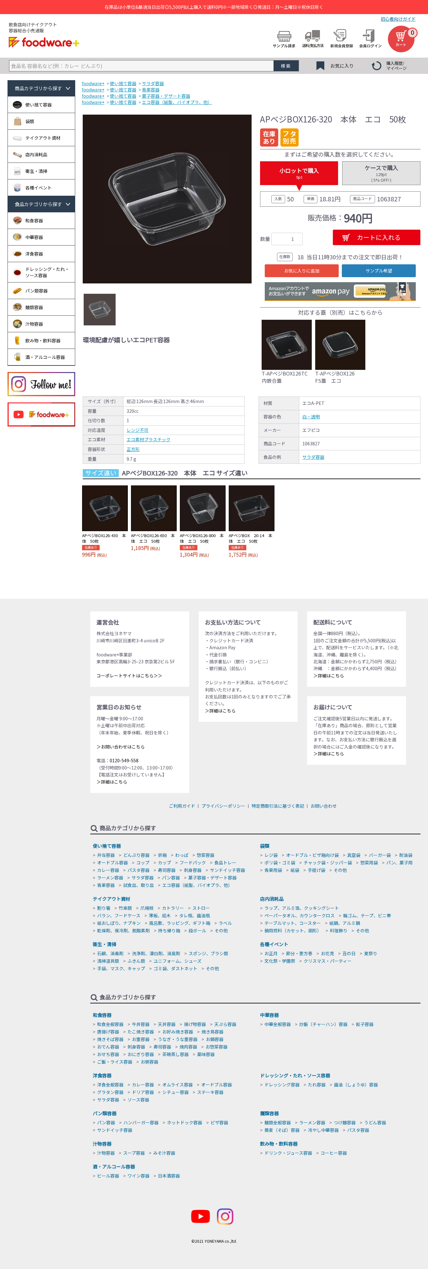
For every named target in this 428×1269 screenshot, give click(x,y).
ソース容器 (138, 1099)
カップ (164, 862)
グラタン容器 (110, 1092)
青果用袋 (273, 870)
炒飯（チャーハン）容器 (323, 1024)
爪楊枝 (147, 908)
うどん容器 (375, 1122)
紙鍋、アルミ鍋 (344, 923)
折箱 (162, 855)
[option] (167, 199)
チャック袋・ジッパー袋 (328, 862)
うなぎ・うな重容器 (177, 1039)
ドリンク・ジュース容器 (288, 1153)
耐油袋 (405, 855)
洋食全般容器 (110, 1084)
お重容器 (140, 1039)
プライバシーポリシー (223, 806)
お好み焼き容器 (177, 1031)
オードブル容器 (112, 862)
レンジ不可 (138, 430)
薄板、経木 (160, 915)
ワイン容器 (138, 1176)
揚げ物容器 (195, 1024)
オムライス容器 (177, 1084)
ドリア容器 (143, 1092)
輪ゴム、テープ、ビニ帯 (367, 915)
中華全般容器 (277, 1024)
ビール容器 (108, 1176)
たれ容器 (317, 1084)
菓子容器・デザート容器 (212, 877)
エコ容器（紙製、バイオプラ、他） (197, 885)
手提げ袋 (316, 870)
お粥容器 (149, 1062)
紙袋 (294, 870)
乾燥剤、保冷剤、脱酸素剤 (123, 930)
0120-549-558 (124, 760)
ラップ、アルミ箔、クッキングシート (301, 908)
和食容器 (102, 1015)
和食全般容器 (110, 1024)
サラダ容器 (313, 457)
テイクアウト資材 (111, 898)
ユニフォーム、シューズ (177, 961)
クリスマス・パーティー (328, 961)
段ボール (197, 930)
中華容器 (269, 1015)
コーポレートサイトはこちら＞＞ (129, 675)
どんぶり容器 (136, 855)
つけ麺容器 (345, 1122)
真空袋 (353, 855)
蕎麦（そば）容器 (282, 1130)
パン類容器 (105, 1113)
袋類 (264, 845)
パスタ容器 (138, 870)
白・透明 (311, 416)
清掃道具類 (108, 961)
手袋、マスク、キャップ (121, 968)
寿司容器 (166, 870)
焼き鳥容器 (212, 1031)
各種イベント (274, 944)
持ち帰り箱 (169, 930)
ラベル (225, 923)
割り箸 (103, 908)
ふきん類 (136, 961)
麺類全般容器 (277, 1122)
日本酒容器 (169, 1176)
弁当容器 (106, 855)
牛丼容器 (140, 1024)
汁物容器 (102, 1143)
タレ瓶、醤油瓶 (194, 915)
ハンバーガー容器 (141, 1122)
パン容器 (171, 877)
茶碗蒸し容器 (175, 1054)
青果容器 (106, 885)
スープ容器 (134, 1153)
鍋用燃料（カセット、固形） (292, 930)
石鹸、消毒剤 (110, 953)
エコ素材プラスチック (148, 439)
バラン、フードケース (118, 915)
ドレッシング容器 (282, 1084)
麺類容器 (269, 1113)
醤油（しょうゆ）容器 (356, 1084)
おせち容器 (108, 1054)
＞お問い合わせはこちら (121, 746)
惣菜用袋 (369, 862)
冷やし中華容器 (323, 1130)
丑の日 (349, 953)
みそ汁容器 (164, 1153)
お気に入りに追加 (301, 270)
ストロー (201, 908)
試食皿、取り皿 (138, 885)
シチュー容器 (175, 1092)
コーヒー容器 (334, 1153)
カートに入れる (379, 237)
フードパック (193, 862)
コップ (142, 862)
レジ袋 (271, 855)
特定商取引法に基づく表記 (278, 806)
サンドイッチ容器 (227, 870)
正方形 (133, 449)
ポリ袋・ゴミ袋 (279, 862)
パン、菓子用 (399, 862)
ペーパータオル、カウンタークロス (299, 915)
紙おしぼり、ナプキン (119, 923)
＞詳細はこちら (112, 782)
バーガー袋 (380, 855)
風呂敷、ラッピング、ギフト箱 (179, 923)
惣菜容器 (205, 855)
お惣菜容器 (216, 1047)
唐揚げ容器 (108, 1031)
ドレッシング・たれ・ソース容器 (295, 1075)
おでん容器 (108, 1047)
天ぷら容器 (225, 1024)
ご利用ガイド (182, 806)
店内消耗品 (272, 898)
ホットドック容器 (184, 1122)
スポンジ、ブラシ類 (208, 953)
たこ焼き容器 (141, 1031)
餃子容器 (364, 1024)
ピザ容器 (219, 1122)
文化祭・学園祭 (279, 961)
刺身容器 (192, 870)
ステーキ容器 (210, 1092)
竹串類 (125, 908)
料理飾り (338, 930)
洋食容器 (102, 1075)
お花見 (327, 953)
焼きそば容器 (110, 1039)
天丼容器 (166, 1024)
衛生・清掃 (104, 944)
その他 (340, 870)
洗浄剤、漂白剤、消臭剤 (156, 953)
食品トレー (225, 862)
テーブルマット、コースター (292, 923)
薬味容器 (206, 1054)
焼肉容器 (188, 1047)
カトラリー (173, 908)
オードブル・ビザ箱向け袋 (312, 855)
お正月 (271, 953)
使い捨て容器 (107, 845)
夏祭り (370, 953)
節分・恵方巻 (299, 953)
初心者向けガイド (398, 19)
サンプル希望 (379, 270)
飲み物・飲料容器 (279, 1143)
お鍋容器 (214, 1039)
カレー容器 (108, 870)
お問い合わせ (324, 806)
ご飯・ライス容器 (114, 1062)
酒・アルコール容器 (114, 1166)
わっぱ (181, 855)
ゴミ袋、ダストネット (175, 968)
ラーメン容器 (110, 877)
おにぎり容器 (141, 1054)
